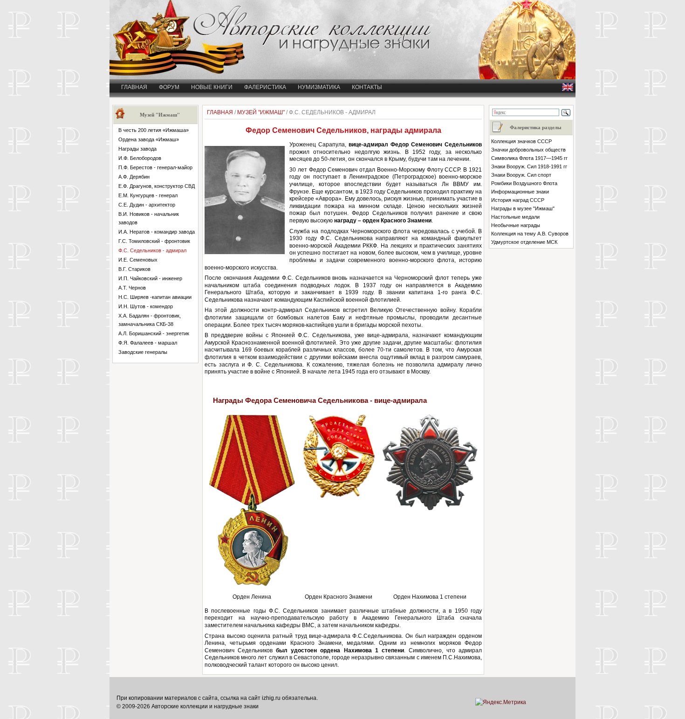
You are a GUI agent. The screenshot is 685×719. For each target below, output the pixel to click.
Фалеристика (265, 87)
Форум (169, 87)
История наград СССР (517, 200)
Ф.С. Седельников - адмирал (152, 250)
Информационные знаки (520, 191)
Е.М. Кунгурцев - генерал (148, 195)
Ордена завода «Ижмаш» (148, 139)
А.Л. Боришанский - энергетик (153, 333)
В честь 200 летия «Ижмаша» (153, 130)
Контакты (367, 87)
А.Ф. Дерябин (134, 177)
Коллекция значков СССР (521, 141)
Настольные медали (515, 217)
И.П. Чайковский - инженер (150, 278)
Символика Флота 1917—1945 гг (529, 158)
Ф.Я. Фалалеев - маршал (147, 343)
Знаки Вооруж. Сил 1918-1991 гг (529, 166)
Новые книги (212, 87)
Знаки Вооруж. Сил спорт (521, 175)
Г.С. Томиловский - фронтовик (154, 241)
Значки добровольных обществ (528, 149)
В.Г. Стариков (134, 269)
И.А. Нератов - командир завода (156, 232)
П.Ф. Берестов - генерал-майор (155, 167)
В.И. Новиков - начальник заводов (148, 218)
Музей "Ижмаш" (261, 112)
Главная (134, 87)
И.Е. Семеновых (138, 260)
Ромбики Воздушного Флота (524, 183)
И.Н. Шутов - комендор (145, 306)
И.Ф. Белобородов (139, 158)
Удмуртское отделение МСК (524, 242)
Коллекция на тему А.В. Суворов (530, 233)
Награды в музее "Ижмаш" (523, 208)
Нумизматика (319, 87)
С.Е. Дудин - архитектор (146, 204)
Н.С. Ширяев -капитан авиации (155, 297)
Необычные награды (515, 225)
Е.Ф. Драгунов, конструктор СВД (156, 186)
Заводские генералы (142, 352)
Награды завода (137, 149)
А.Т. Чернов (132, 287)
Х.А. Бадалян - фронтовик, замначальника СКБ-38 (149, 320)
